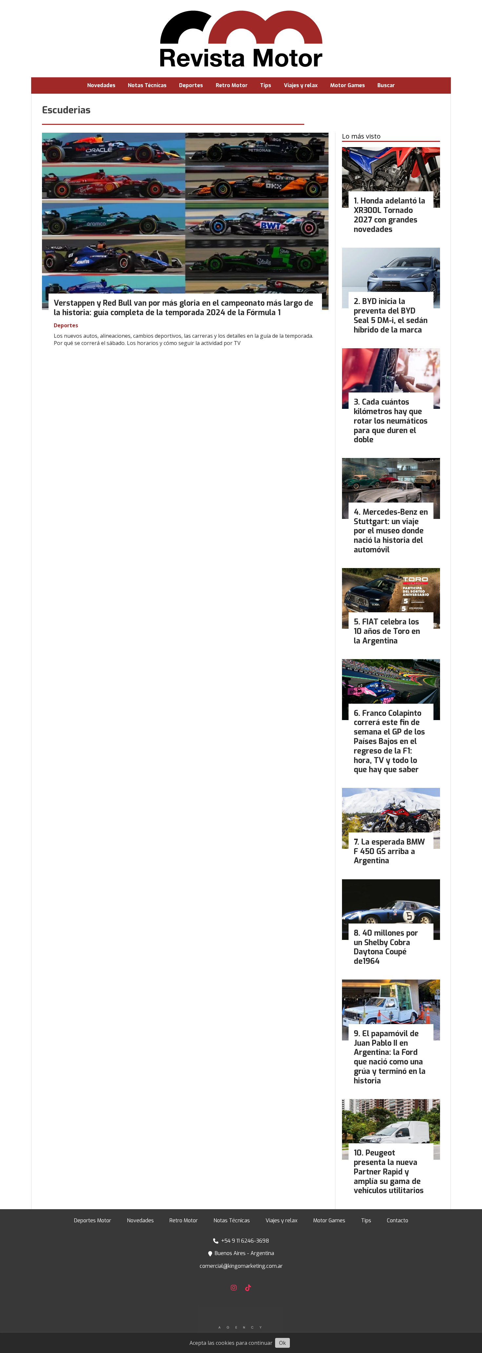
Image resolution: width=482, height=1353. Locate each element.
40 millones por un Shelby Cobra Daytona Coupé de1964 (386, 947)
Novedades (101, 85)
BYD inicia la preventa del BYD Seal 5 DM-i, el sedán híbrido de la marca (391, 315)
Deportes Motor (92, 1220)
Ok (282, 1342)
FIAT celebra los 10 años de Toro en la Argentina (387, 631)
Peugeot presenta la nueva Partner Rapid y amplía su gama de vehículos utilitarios (389, 1172)
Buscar (386, 85)
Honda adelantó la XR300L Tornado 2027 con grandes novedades (389, 215)
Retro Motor (232, 85)
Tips (265, 85)
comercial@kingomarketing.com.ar (241, 1266)
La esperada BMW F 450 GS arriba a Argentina (389, 851)
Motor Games (347, 85)
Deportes (191, 85)
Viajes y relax (301, 85)
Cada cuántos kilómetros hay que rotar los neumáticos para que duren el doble (391, 421)
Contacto (397, 1220)
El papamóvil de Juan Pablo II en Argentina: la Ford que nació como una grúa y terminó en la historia (390, 1057)
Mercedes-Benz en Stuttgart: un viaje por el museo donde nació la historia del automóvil (391, 531)
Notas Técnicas (147, 85)
